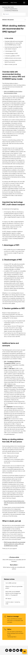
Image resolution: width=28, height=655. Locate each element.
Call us (9, 629)
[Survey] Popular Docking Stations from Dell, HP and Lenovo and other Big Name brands (14, 503)
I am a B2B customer (10, 583)
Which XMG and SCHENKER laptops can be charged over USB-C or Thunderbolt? (13, 593)
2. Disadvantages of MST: (11, 53)
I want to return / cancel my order (12, 603)
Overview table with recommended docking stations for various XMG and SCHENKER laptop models (14, 43)
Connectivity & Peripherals (11, 10)
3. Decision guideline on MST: (12, 55)
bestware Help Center (8, 7)
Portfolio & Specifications (10, 9)
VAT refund (8, 598)
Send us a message (13, 616)
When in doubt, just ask (11, 64)
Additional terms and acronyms (13, 58)
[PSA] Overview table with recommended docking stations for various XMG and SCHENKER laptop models (14, 544)
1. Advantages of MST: (10, 51)
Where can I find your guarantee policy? (13, 587)
